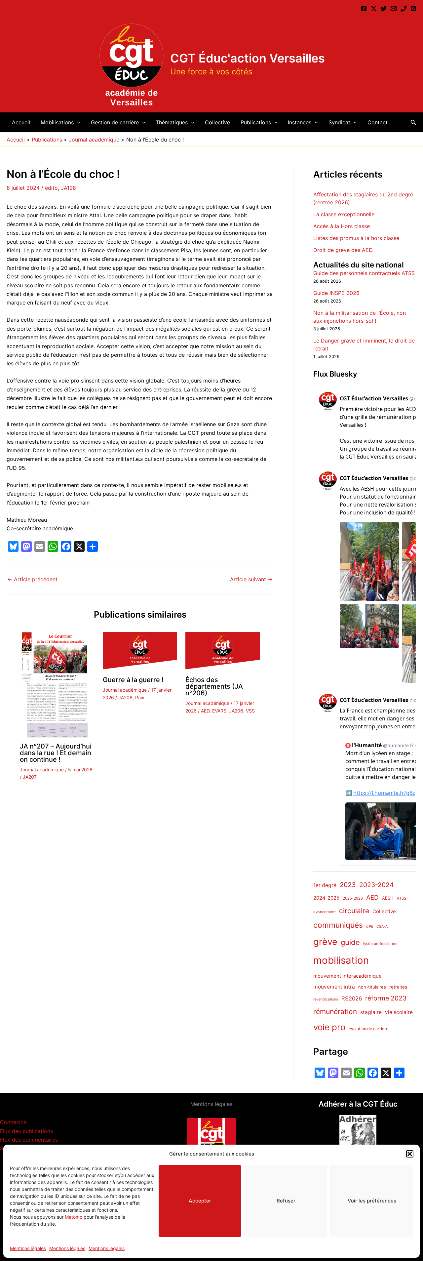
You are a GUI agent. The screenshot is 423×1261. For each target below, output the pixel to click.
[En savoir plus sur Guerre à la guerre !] (140, 651)
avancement (324, 912)
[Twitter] (384, 9)
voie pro (329, 1027)
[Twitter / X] (374, 9)
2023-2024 (376, 885)
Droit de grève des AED (343, 250)
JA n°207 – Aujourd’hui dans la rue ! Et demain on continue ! (56, 752)
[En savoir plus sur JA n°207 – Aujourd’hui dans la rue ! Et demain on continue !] (57, 684)
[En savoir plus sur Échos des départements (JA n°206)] (222, 651)
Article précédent (32, 579)
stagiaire (371, 1012)
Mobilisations (57, 122)
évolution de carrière (368, 1028)
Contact (377, 122)
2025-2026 (353, 898)
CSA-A (382, 927)
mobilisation (341, 960)
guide (350, 942)
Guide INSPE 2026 (336, 293)
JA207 (30, 777)
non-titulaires (372, 987)
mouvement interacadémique (347, 976)
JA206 (125, 697)
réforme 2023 (385, 998)
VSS (250, 710)
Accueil (21, 122)
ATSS (401, 898)
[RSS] (413, 9)
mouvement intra (334, 987)
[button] (409, 1154)
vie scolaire (399, 1012)
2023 (348, 885)
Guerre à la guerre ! (133, 680)
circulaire (354, 911)
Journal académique (42, 769)
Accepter (200, 1201)
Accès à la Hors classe (341, 226)
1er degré (324, 885)
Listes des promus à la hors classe (356, 238)
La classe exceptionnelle (343, 214)
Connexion (13, 1122)
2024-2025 (326, 898)
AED (205, 710)
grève (325, 941)
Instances (299, 122)
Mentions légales (28, 1248)
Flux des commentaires (29, 1139)
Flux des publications (26, 1131)
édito (51, 187)
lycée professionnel (381, 943)
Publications (256, 122)
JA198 (68, 187)
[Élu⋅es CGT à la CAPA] (394, 9)
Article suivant (251, 579)
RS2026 (351, 999)
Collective (217, 122)
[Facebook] (364, 9)
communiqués (338, 925)
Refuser (286, 1201)
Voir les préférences (372, 1201)
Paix (139, 697)
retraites (398, 987)
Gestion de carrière (115, 122)
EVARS (219, 710)
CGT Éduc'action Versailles (247, 58)
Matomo (73, 1217)
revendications (325, 999)
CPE (369, 927)
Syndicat (339, 122)
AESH (388, 898)
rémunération (335, 1011)
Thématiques (172, 122)
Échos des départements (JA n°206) (214, 686)
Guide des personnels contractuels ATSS (364, 273)
